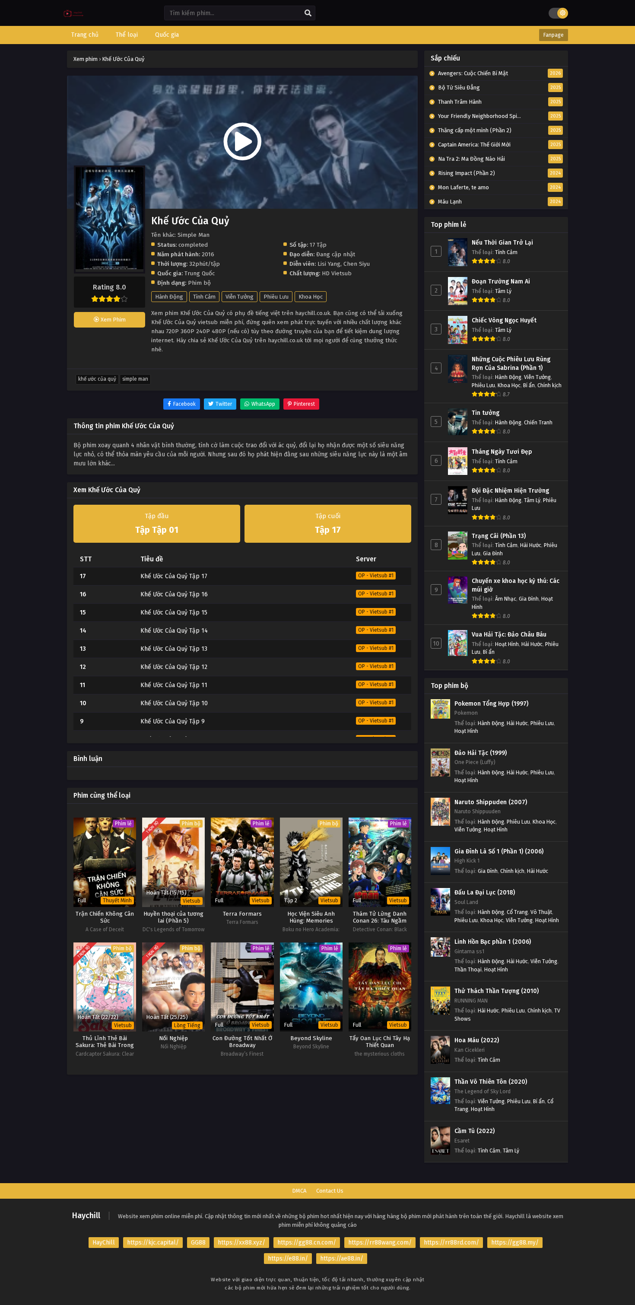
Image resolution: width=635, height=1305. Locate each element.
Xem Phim (112, 319)
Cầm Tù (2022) (474, 1131)
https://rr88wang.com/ (380, 1242)
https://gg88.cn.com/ (306, 1242)
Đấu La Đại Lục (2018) (484, 892)
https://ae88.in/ (341, 1258)
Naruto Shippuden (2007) (490, 802)
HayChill (103, 1242)
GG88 (198, 1242)
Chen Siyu (356, 263)
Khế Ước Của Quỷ (97, 379)
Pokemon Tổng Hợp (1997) (491, 703)
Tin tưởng (485, 413)
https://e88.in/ (288, 1258)
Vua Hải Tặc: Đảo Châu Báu (509, 634)
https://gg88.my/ (515, 1242)
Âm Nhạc (505, 598)
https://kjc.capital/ (153, 1242)
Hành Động (169, 296)
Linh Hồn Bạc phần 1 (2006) (492, 941)
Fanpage (553, 35)
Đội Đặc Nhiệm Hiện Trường (510, 490)
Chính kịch (549, 385)
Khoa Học (310, 296)
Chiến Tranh (538, 422)
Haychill (86, 1215)
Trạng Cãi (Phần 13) (499, 536)
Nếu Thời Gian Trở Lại (502, 242)
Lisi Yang (329, 263)
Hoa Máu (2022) (476, 1040)
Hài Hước (530, 545)
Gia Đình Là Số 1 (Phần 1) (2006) (498, 851)
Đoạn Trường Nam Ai (501, 281)
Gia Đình (493, 553)
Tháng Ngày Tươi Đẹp (502, 451)
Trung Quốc (199, 273)
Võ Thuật (541, 912)
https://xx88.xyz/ (241, 1242)
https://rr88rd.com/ (451, 1242)
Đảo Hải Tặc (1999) (480, 753)
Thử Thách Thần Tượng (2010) (496, 991)
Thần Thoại (468, 969)
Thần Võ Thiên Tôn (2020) (490, 1081)
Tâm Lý (503, 291)
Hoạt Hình (507, 644)
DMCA (299, 1190)
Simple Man (135, 379)
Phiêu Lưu (276, 296)
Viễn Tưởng (239, 296)
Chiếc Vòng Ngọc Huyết (504, 320)
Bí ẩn (529, 385)
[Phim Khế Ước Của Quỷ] (73, 20)
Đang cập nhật (335, 254)
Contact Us (329, 1190)
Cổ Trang (517, 912)
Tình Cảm (204, 296)
